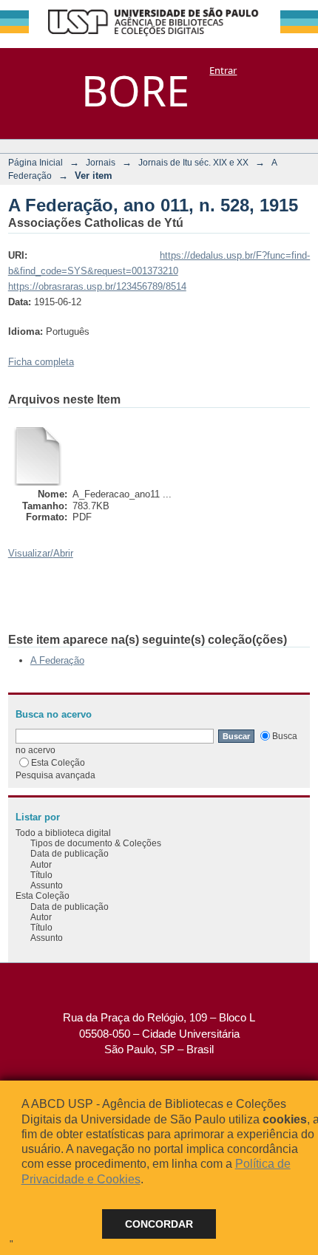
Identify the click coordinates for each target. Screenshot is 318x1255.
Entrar (223, 70)
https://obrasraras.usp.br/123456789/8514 (97, 286)
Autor (41, 864)
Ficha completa (41, 361)
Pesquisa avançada (55, 775)
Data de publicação (69, 853)
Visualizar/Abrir (40, 553)
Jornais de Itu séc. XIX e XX (193, 162)
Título (41, 875)
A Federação (57, 660)
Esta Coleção (58, 762)
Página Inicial (35, 162)
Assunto (46, 885)
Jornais (100, 162)
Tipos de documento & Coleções (95, 843)
